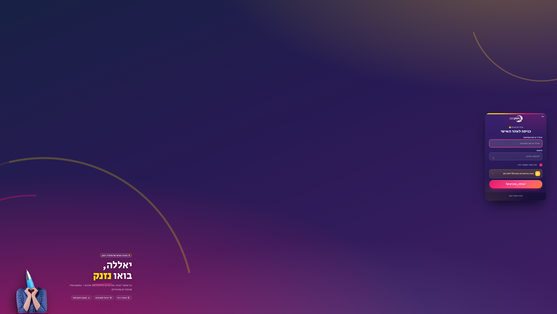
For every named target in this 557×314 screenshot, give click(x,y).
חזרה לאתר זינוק (515, 196)
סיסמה (539, 151)
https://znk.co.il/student (515, 118)
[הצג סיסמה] (493, 156)
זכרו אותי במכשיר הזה (527, 165)
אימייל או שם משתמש (532, 138)
